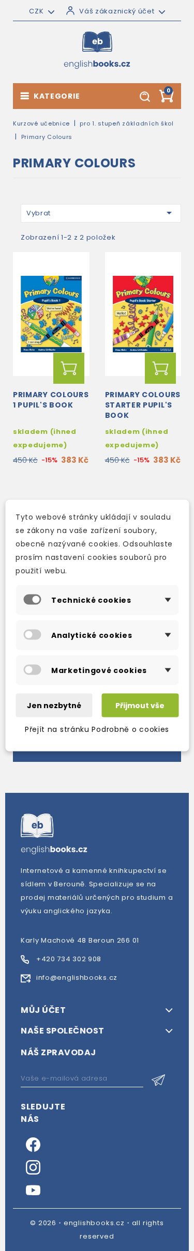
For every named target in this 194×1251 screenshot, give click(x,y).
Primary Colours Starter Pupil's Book (143, 404)
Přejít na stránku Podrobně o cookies (97, 729)
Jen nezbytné (54, 705)
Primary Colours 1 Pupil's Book (51, 399)
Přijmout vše (140, 705)
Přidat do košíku (68, 368)
